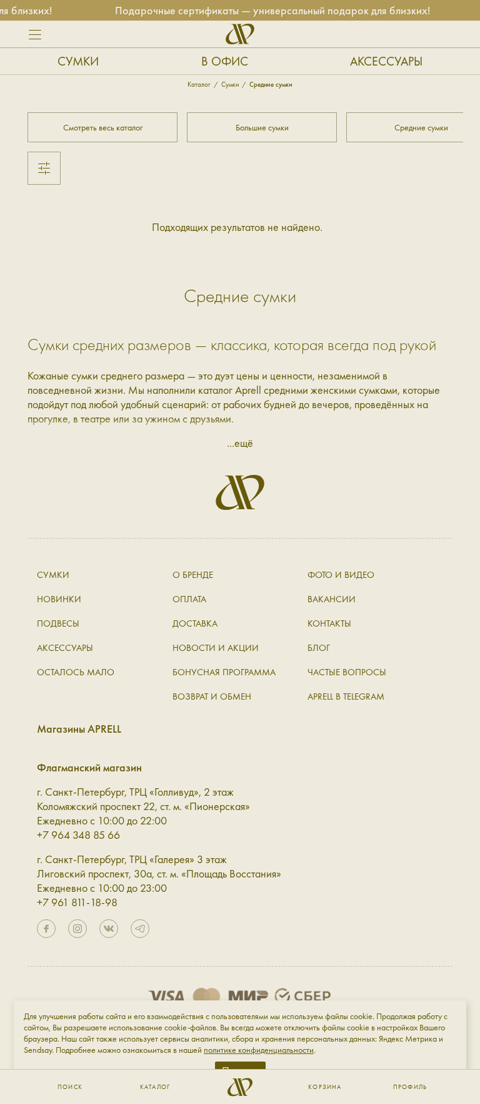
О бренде (192, 575)
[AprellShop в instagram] (77, 928)
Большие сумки (262, 127)
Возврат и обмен (211, 696)
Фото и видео (341, 575)
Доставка (195, 623)
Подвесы (58, 623)
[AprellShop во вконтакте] (108, 928)
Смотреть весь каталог (102, 127)
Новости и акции (215, 648)
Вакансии (332, 599)
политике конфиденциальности (259, 1049)
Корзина (324, 1087)
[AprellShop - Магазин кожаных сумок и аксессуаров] (240, 34)
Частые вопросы (347, 672)
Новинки (59, 599)
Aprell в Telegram (346, 696)
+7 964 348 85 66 (78, 835)
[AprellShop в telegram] (140, 928)
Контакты (329, 623)
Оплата (189, 599)
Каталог (155, 1087)
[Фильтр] (44, 168)
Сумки (78, 61)
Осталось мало (75, 672)
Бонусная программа (224, 672)
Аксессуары (386, 61)
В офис (224, 61)
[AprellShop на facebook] (46, 928)
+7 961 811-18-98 (77, 902)
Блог (319, 648)
